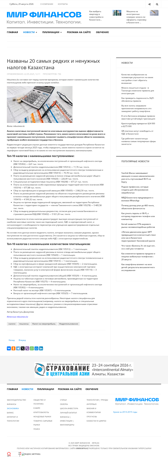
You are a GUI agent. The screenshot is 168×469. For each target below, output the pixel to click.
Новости (29, 32)
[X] (23, 348)
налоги (12, 323)
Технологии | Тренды (97, 400)
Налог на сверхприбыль (43, 323)
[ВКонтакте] (9, 348)
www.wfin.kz (82, 448)
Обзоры (64, 404)
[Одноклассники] (13, 348)
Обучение (102, 32)
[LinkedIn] (41, 348)
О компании (46, 4)
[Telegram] (18, 348)
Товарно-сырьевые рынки (42, 423)
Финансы (11, 404)
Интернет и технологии (13, 419)
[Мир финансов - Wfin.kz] (44, 18)
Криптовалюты (41, 412)
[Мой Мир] (36, 348)
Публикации (51, 32)
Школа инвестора (69, 408)
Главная (12, 32)
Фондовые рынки (42, 416)
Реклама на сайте (79, 32)
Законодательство (16, 400)
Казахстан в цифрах (96, 421)
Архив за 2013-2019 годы (125, 412)
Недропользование (68, 323)
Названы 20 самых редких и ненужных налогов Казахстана (53, 64)
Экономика (13, 408)
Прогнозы (92, 416)
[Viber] (27, 348)
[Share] (149, 4)
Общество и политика (39, 402)
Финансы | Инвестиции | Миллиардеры (67, 421)
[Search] (157, 4)
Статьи (63, 400)
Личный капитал (68, 412)
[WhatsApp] (32, 348)
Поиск (36, 429)
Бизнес (10, 412)
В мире (36, 408)
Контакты (63, 4)
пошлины (24, 323)
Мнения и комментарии (94, 410)
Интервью (92, 404)
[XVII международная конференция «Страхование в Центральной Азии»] (84, 369)
